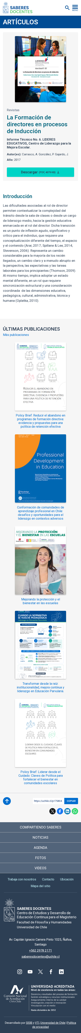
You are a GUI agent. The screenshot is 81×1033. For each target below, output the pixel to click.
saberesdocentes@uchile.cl (40, 956)
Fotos (40, 858)
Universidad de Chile (52, 1022)
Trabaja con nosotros (22, 879)
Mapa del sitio (40, 886)
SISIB (29, 1022)
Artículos (20, 22)
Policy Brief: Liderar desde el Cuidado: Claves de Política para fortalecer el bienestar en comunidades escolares (40, 777)
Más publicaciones (16, 334)
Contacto (48, 879)
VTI (37, 1022)
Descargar (38, 172)
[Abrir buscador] (67, 8)
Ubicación (67, 879)
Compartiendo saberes (40, 827)
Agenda (40, 848)
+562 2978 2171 (40, 950)
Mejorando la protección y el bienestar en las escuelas (40, 601)
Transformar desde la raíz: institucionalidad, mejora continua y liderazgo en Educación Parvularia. (40, 687)
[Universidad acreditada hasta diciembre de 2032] (40, 998)
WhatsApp (75, 811)
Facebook (60, 811)
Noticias (40, 837)
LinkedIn (67, 811)
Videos (40, 868)
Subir (7, 801)
